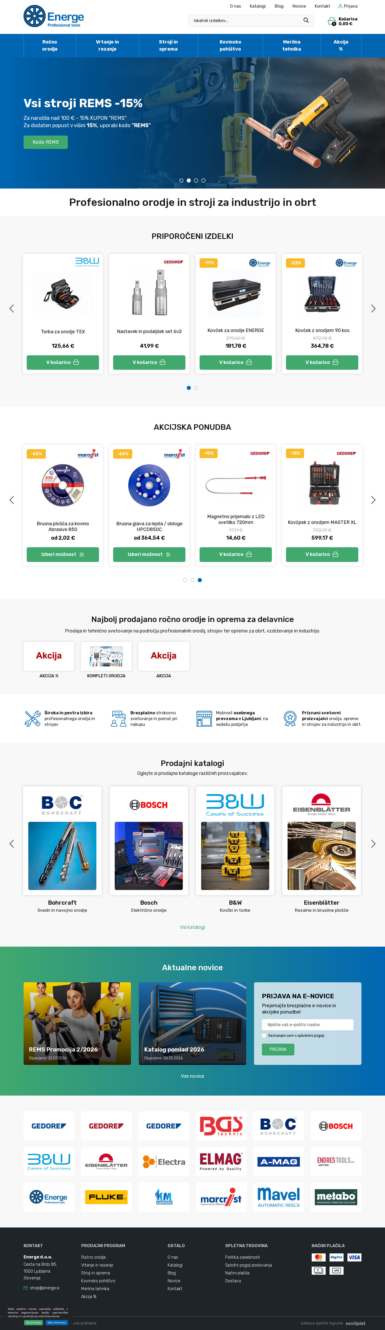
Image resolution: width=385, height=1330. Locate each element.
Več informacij (57, 1322)
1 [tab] (181, 180)
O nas (235, 6)
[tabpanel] (192, 123)
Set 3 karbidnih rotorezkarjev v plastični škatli (322, 519)
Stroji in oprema (168, 45)
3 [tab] (196, 180)
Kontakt (322, 6)
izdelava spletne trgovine (322, 1323)
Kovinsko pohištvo (230, 45)
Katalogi (258, 6)
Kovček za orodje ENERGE (149, 330)
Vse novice (192, 1076)
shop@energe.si (44, 1287)
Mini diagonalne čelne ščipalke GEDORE (322, 327)
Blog (279, 6)
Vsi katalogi (192, 927)
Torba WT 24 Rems (235, 522)
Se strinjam (33, 1322)
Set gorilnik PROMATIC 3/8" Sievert (63, 522)
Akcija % (341, 45)
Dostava (233, 1280)
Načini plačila (237, 1272)
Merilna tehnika (291, 45)
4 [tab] (203, 180)
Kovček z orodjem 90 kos (236, 330)
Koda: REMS (46, 142)
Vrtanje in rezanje (107, 45)
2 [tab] (188, 180)
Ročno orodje (50, 45)
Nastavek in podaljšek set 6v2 (62, 331)
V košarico (58, 362)
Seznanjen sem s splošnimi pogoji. (296, 1035)
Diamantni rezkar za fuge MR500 (149, 526)
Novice (299, 6)
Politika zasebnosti (242, 1257)
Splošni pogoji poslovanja (248, 1265)
